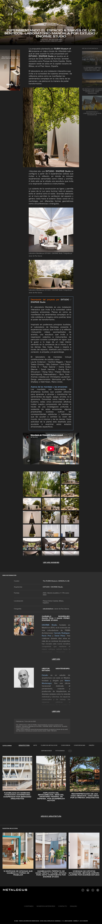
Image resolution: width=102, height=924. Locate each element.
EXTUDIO (33, 56)
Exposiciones (46, 750)
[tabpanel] (51, 787)
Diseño (91, 745)
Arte (35, 745)
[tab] (24, 745)
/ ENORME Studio (45, 56)
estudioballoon (48, 609)
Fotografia (60, 750)
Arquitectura (24, 745)
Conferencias (79, 745)
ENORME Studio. (57, 587)
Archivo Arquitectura (51, 816)
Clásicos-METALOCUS (49, 745)
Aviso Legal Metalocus (47, 921)
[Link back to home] (15, 890)
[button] (6, 786)
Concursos (65, 745)
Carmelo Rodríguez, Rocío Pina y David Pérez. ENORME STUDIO (56, 618)
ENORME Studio (63, 171)
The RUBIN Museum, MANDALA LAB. (56, 581)
